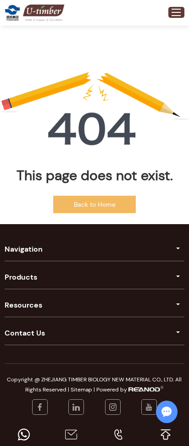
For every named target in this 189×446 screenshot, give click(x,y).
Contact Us (25, 333)
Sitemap (81, 389)
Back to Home (95, 204)
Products (21, 277)
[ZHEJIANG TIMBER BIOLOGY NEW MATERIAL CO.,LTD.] (12, 13)
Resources (23, 305)
